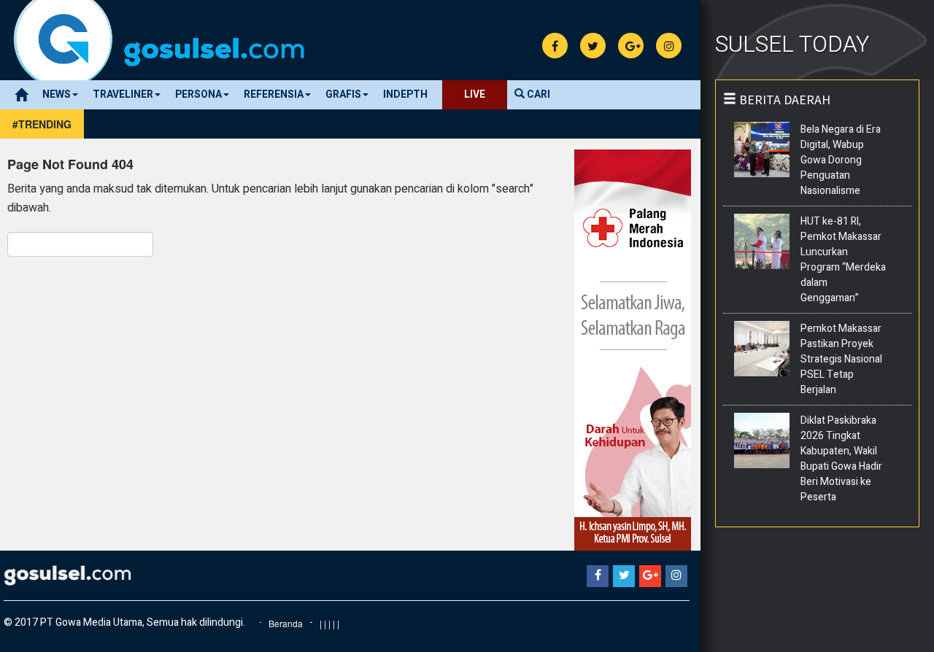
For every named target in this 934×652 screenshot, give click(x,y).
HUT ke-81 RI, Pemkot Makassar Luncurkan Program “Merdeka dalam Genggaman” (843, 260)
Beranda (286, 623)
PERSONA (198, 94)
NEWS (56, 94)
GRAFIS (343, 94)
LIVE (474, 94)
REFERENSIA (274, 94)
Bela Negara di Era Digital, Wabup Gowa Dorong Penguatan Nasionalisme (840, 160)
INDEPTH (405, 94)
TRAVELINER (123, 94)
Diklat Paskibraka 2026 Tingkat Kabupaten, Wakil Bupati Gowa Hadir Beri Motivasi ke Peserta (841, 459)
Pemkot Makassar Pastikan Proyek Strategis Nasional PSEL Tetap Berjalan (841, 359)
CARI (537, 94)
